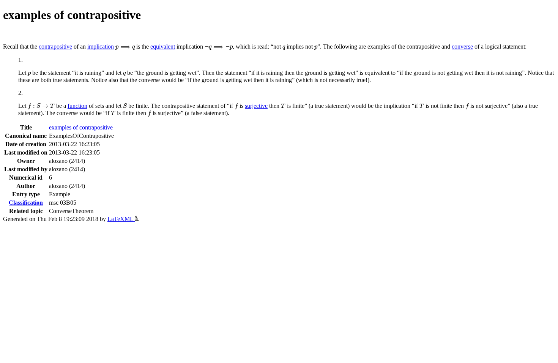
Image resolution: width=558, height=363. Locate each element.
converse (462, 46)
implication (100, 46)
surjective (256, 106)
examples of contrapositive (81, 127)
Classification (26, 202)
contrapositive (55, 46)
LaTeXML (121, 219)
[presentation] (125, 48)
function (77, 106)
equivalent (162, 46)
